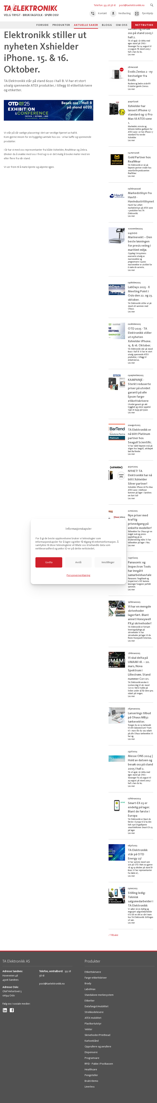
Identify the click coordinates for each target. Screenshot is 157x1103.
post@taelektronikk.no (132, 5)
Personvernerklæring (78, 575)
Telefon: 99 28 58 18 (105, 5)
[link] (98, 13)
